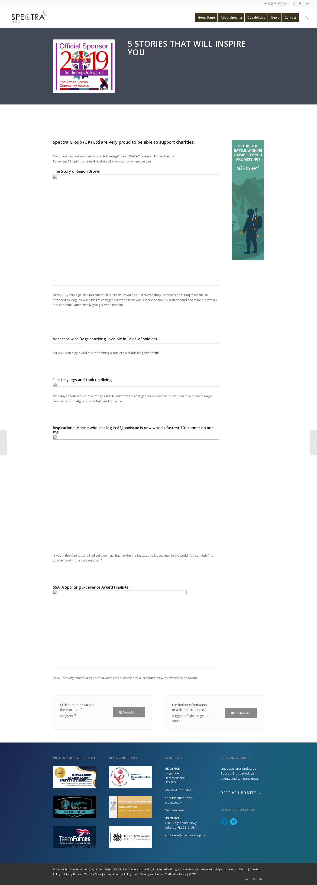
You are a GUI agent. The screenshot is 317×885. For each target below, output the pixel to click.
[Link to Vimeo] (300, 3)
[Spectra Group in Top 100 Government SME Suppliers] (313, 442)
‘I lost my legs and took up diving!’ (83, 379)
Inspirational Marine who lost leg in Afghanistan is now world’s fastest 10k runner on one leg (133, 429)
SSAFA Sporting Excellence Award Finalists (91, 587)
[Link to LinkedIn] (293, 3)
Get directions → (176, 810)
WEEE (192, 874)
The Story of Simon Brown (76, 171)
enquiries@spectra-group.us (185, 835)
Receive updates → (241, 792)
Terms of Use (92, 874)
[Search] (306, 17)
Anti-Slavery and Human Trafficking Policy (160, 874)
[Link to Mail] (307, 3)
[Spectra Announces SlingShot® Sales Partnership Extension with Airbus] (3, 442)
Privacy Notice (72, 874)
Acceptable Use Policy (117, 874)
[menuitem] (206, 17)
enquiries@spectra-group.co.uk (179, 800)
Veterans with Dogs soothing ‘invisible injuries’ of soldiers (105, 338)
